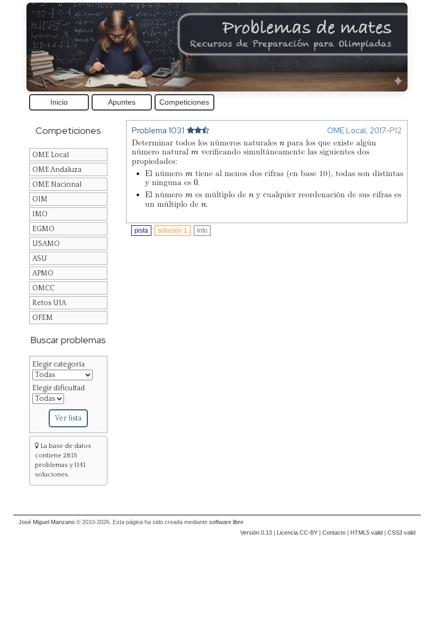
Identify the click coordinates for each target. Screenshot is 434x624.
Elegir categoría (58, 364)
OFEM (42, 318)
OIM (40, 199)
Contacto (334, 532)
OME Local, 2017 (356, 130)
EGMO (43, 229)
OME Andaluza (57, 170)
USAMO (46, 244)
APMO (42, 273)
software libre (226, 522)
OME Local (50, 155)
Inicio (59, 102)
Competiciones (184, 102)
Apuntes (121, 102)
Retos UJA (49, 303)
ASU (39, 258)
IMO (40, 214)
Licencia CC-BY (297, 532)
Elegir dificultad (58, 388)
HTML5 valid (366, 532)
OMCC (43, 288)
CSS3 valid (401, 532)
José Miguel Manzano (47, 522)
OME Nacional (57, 184)
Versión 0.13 (256, 532)
